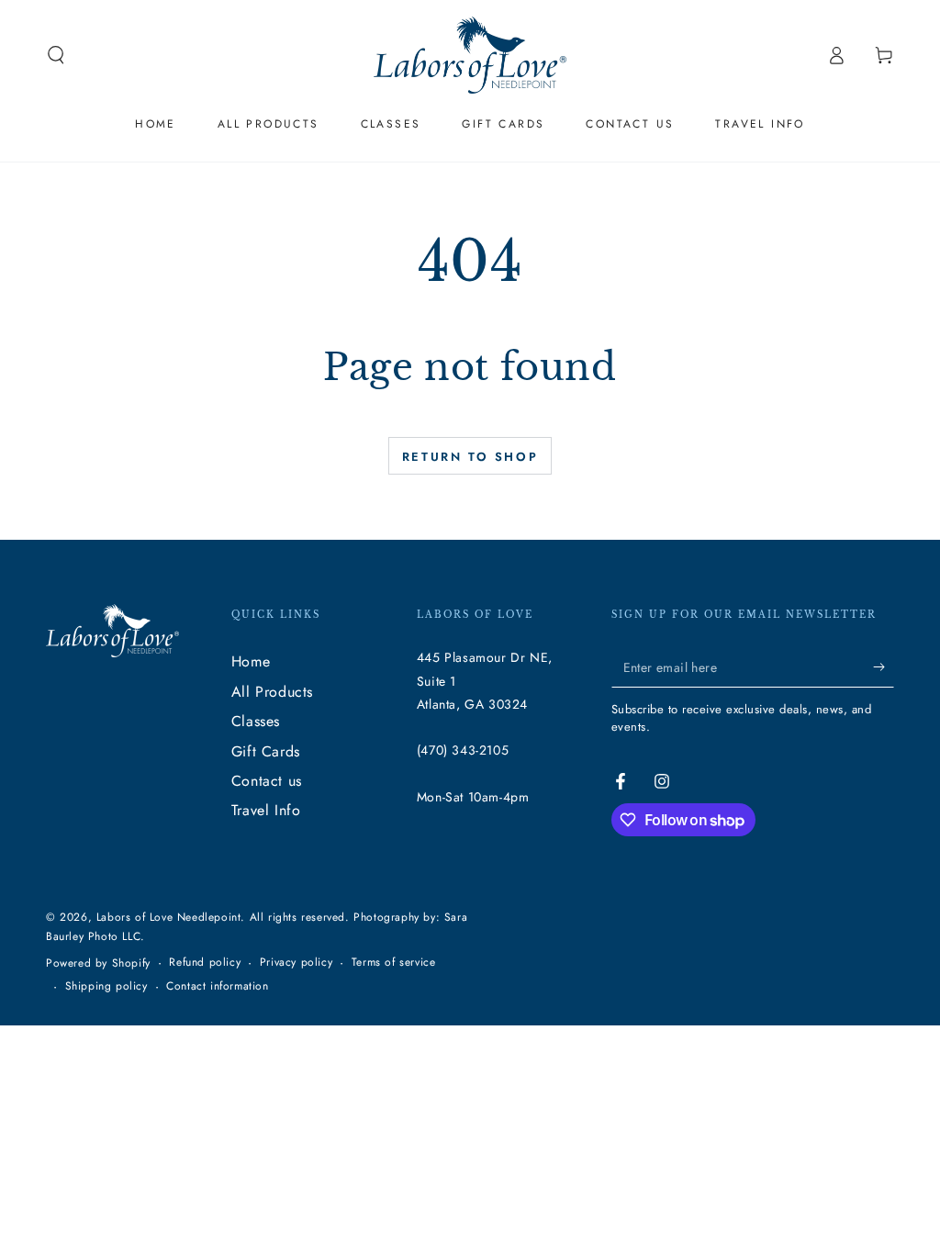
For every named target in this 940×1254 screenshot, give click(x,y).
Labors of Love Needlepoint (168, 917)
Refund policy (205, 962)
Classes (255, 721)
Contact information (217, 986)
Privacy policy (296, 962)
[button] (56, 55)
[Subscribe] (883, 666)
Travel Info (266, 810)
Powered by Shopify (98, 963)
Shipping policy (106, 986)
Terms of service (394, 962)
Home (250, 661)
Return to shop (470, 456)
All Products (272, 691)
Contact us (266, 780)
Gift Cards (265, 751)
